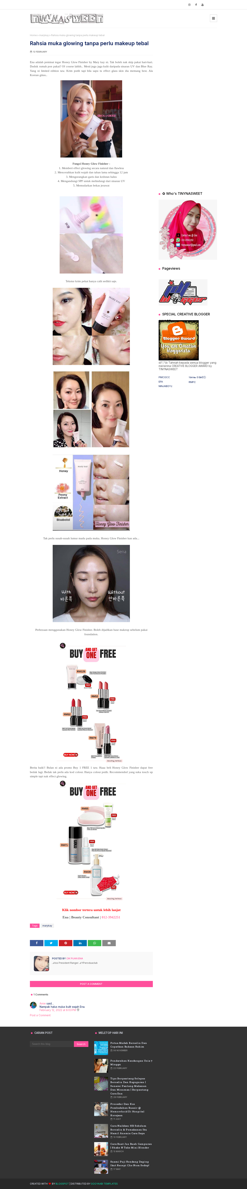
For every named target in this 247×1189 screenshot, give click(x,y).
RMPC (192, 382)
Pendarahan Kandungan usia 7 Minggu (131, 1062)
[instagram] (189, 4)
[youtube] (202, 4)
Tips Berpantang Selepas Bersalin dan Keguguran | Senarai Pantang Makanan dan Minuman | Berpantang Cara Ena (129, 1086)
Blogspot (62, 1183)
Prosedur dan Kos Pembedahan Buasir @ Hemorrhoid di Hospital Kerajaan (127, 1110)
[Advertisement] (188, 58)
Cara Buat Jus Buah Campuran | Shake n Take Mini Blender (131, 1145)
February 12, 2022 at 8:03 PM (58, 1010)
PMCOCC (164, 377)
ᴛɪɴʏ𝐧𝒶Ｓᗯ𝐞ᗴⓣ (197, 377)
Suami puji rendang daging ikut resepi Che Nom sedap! (129, 1163)
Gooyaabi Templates (104, 1183)
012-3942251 (111, 917)
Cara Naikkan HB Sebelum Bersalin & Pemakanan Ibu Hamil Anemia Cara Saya (128, 1129)
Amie (43, 1003)
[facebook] (196, 4)
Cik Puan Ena (74, 958)
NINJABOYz (165, 386)
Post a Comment (40, 1015)
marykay (44, 35)
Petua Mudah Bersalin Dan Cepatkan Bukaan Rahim (128, 1045)
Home (33, 35)
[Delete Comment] (78, 1010)
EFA (161, 381)
